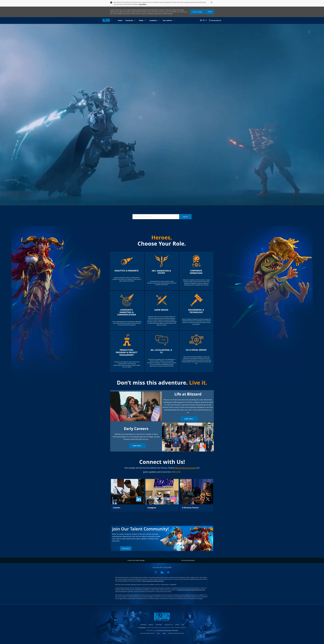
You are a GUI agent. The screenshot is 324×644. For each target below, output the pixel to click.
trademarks (142, 627)
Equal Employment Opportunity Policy (153, 581)
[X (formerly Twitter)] (196, 495)
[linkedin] (162, 572)
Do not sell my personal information (168, 630)
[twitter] (155, 572)
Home (120, 20)
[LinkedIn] (127, 495)
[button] (197, 12)
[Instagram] (162, 495)
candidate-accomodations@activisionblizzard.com (191, 590)
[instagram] (168, 572)
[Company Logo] (109, 20)
